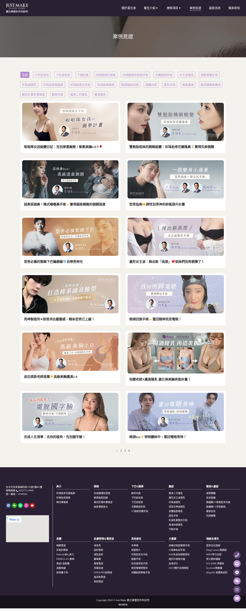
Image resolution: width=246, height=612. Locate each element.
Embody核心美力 (65, 554)
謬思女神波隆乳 (177, 506)
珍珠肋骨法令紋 (80, 84)
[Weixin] (14, 505)
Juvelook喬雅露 (214, 568)
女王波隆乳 (186, 75)
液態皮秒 (98, 554)
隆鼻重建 (188, 84)
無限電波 (98, 581)
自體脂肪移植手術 (140, 572)
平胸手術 (173, 529)
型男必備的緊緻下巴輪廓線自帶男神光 (53, 262)
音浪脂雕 (211, 497)
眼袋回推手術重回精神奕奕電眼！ (155, 319)
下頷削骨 (83, 75)
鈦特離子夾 (62, 572)
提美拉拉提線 (213, 545)
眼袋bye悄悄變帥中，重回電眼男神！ (158, 437)
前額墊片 (136, 550)
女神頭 (134, 545)
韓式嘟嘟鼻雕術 (211, 84)
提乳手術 (173, 515)
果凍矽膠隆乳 (176, 524)
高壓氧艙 (61, 568)
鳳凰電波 (98, 563)
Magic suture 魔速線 (216, 550)
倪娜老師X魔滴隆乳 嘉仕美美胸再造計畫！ (160, 379)
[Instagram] (26, 505)
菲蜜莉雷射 (62, 550)
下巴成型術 (63, 75)
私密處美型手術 (139, 563)
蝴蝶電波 (61, 545)
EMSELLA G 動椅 (65, 559)
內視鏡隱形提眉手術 (135, 75)
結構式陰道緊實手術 (179, 545)
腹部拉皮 (211, 511)
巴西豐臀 (211, 515)
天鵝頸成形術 (164, 75)
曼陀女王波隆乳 (177, 497)
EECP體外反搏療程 (179, 568)
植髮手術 (136, 559)
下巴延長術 (42, 75)
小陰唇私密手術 (177, 550)
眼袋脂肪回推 (130, 84)
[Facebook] (8, 505)
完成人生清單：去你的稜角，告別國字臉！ (55, 437)
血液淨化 (173, 563)
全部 (25, 75)
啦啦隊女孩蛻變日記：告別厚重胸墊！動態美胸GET (61, 147)
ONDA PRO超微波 (103, 572)
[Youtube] (32, 505)
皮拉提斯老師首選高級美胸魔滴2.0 (50, 377)
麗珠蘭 (97, 559)
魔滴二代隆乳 (79, 94)
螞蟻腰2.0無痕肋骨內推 (218, 502)
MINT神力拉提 (214, 554)
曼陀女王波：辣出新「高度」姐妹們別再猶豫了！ (166, 262)
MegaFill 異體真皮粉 (216, 572)
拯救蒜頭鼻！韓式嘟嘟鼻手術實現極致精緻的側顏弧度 (65, 204)
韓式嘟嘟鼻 (62, 502)
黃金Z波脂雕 (63, 563)
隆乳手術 (169, 84)
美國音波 (98, 568)
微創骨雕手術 (209, 75)
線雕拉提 (151, 84)
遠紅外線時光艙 (177, 559)
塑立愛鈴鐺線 (213, 559)
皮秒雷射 (98, 550)
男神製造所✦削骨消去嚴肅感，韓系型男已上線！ (59, 319)
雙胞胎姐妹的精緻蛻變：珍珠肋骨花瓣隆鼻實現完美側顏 (171, 147)
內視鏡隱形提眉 (105, 75)
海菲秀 (97, 545)
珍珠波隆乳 (29, 84)
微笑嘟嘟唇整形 (139, 568)
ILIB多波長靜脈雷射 (179, 554)
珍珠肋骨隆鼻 (106, 84)
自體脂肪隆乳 (176, 511)
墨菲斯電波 (100, 577)
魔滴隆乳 (100, 94)
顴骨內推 (57, 94)
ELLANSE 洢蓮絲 (215, 563)
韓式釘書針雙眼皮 (33, 94)
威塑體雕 (211, 493)
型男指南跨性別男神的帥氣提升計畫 (157, 204)
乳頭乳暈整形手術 (178, 520)
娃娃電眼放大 (101, 506)
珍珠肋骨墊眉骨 (53, 84)
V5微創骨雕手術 (139, 511)
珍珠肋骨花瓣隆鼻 (65, 493)
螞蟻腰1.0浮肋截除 (216, 506)
